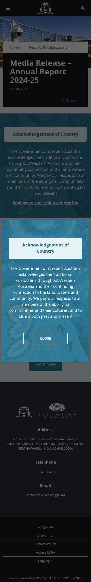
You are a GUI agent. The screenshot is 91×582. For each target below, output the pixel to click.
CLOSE (45, 338)
